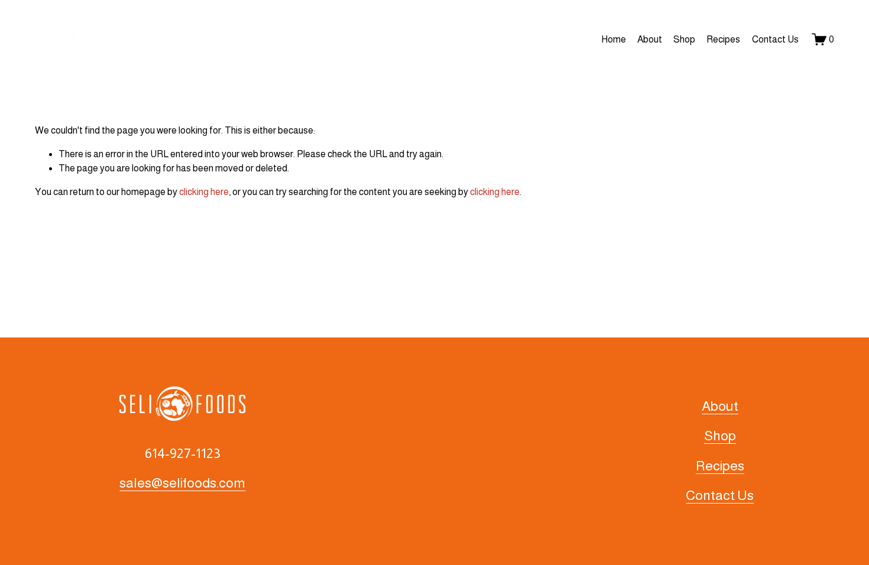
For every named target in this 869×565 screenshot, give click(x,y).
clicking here (204, 192)
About (649, 39)
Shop (684, 39)
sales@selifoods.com (182, 483)
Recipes (723, 39)
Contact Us (775, 39)
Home (613, 39)
